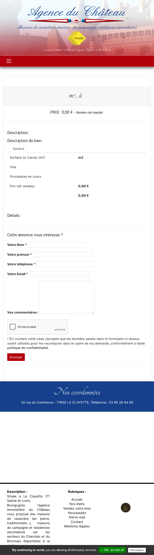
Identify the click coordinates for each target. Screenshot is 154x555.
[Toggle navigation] (8, 61)
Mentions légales (77, 526)
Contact (77, 522)
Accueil (76, 499)
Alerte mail (77, 517)
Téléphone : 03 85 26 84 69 (97, 50)
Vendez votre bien (77, 508)
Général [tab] (18, 149)
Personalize (137, 550)
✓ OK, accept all (112, 550)
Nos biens (76, 504)
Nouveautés (77, 513)
